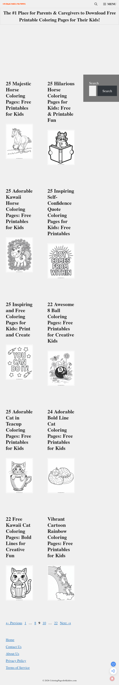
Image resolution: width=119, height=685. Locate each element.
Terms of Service (18, 667)
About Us (12, 653)
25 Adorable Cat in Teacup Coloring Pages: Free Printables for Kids (19, 430)
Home (10, 639)
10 (44, 623)
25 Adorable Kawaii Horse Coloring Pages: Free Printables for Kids (19, 209)
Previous (14, 623)
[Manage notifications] (112, 678)
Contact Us (13, 646)
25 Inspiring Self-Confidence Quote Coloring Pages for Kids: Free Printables (60, 212)
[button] (96, 4)
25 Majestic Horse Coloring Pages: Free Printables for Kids (18, 98)
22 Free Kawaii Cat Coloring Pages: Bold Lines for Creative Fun (18, 537)
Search (94, 83)
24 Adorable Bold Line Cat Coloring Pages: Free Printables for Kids (60, 430)
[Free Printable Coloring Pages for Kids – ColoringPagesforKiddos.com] (14, 4)
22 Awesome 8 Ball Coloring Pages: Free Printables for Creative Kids (60, 322)
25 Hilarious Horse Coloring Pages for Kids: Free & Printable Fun (61, 102)
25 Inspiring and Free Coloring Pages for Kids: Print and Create (19, 319)
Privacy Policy (16, 660)
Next (65, 623)
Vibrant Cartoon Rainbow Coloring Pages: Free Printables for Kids (60, 537)
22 (56, 623)
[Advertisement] (59, 50)
